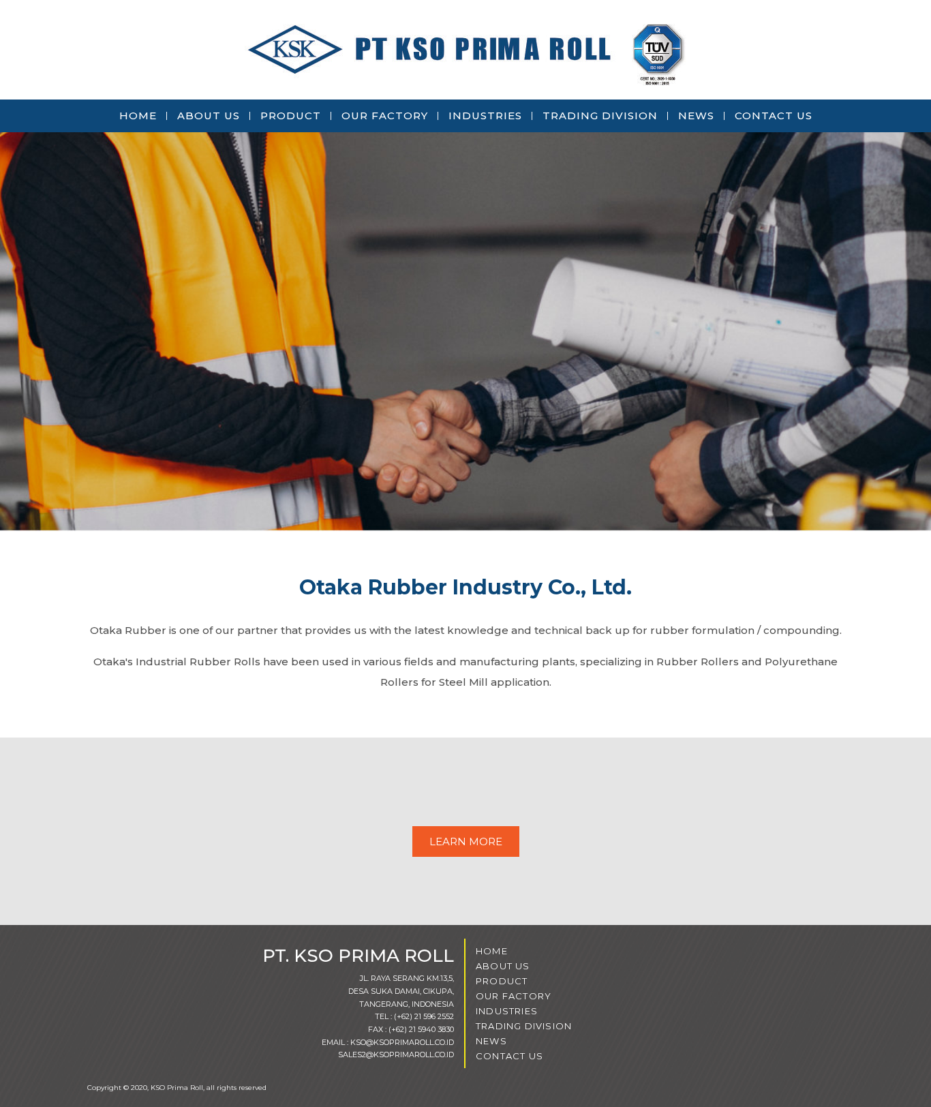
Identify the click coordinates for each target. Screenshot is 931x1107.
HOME (138, 115)
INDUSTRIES (485, 115)
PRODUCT (290, 115)
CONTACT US (773, 115)
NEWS (696, 115)
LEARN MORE (465, 841)
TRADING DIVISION (600, 115)
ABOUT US (208, 115)
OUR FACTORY (384, 115)
